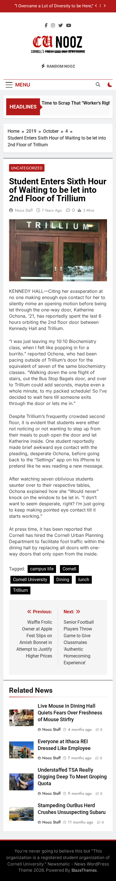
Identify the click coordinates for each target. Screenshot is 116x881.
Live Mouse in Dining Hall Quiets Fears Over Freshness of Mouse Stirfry (70, 712)
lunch (83, 579)
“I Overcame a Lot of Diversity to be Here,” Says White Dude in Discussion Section (54, 6)
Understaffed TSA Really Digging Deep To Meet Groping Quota (72, 776)
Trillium (20, 590)
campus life (41, 569)
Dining (62, 579)
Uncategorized (27, 168)
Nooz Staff (24, 210)
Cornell (69, 569)
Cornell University (30, 579)
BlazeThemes (84, 870)
